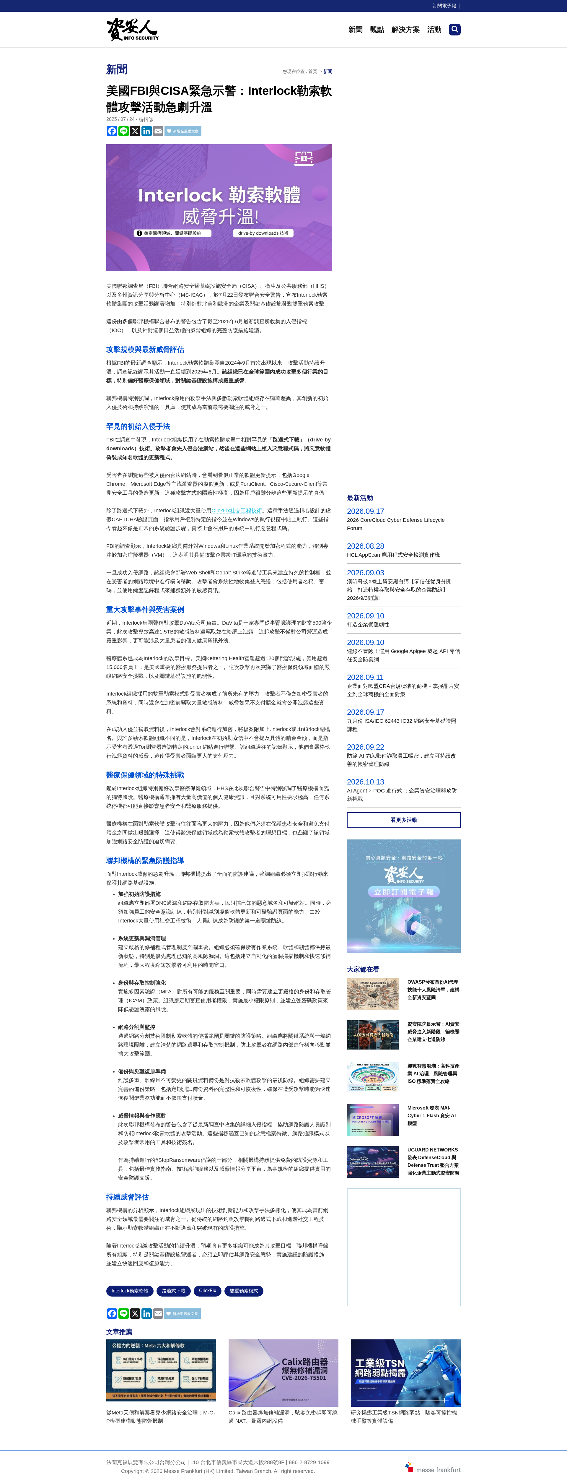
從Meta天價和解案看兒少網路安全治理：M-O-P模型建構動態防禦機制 (160, 1417)
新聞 (355, 29)
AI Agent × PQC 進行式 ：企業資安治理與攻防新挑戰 (402, 795)
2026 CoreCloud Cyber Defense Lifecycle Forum (396, 524)
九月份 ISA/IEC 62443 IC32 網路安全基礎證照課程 (401, 725)
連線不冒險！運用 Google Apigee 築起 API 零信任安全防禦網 (403, 655)
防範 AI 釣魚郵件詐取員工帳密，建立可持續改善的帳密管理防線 (401, 760)
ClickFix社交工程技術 (236, 511)
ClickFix (207, 1290)
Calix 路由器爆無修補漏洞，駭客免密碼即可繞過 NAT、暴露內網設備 (283, 1417)
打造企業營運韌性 (368, 625)
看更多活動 (404, 820)
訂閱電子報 (444, 5)
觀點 (377, 29)
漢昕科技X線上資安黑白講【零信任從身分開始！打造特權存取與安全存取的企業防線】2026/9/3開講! (399, 590)
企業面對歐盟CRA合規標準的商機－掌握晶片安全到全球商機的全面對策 (403, 690)
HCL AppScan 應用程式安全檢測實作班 (393, 555)
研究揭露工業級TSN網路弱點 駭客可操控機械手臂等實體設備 (404, 1417)
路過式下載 (173, 1290)
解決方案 (406, 29)
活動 (434, 29)
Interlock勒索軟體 (130, 1290)
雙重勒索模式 (244, 1290)
